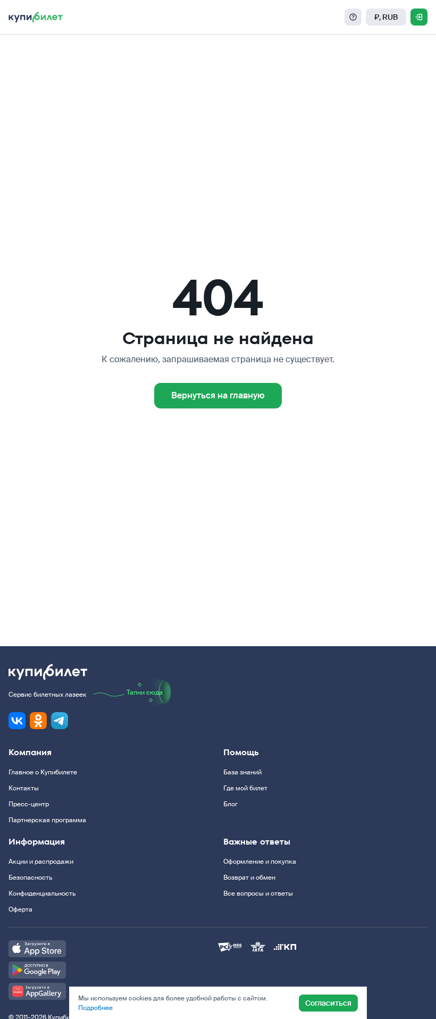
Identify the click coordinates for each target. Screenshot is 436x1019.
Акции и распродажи (41, 861)
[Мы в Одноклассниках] (38, 720)
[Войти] (418, 17)
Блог (230, 804)
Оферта (20, 909)
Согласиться (328, 1003)
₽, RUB (386, 17)
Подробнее (95, 1008)
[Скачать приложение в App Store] (113, 948)
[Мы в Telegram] (59, 720)
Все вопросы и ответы (258, 893)
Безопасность (30, 877)
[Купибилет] (36, 17)
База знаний (242, 772)
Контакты (24, 788)
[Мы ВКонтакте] (17, 720)
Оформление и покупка (259, 861)
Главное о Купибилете (43, 772)
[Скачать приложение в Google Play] (113, 970)
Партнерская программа (47, 820)
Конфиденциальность (42, 893)
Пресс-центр (29, 804)
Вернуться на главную (218, 395)
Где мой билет (245, 788)
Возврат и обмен (249, 877)
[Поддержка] (353, 17)
